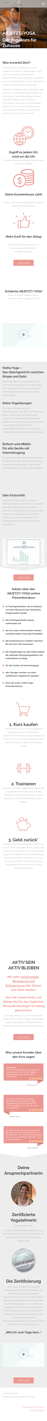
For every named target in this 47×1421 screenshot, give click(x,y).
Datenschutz (39, 1407)
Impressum (27, 1407)
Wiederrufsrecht (37, 1410)
